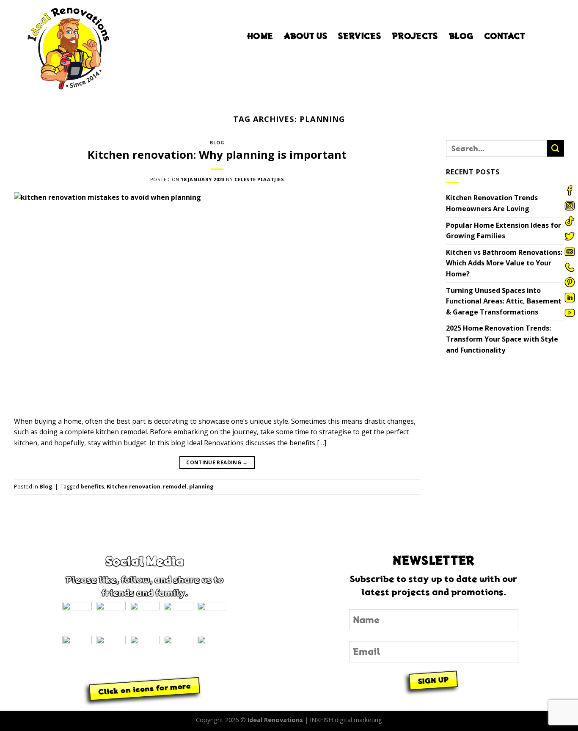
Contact (504, 35)
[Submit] (555, 148)
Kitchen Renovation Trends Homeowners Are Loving (492, 203)
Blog (461, 35)
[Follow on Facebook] (569, 190)
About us (305, 35)
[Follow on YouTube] (569, 312)
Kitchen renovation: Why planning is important (217, 154)
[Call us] (569, 267)
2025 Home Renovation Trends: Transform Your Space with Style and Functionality (502, 339)
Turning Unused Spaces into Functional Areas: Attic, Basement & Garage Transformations (503, 301)
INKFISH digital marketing (346, 720)
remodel (175, 486)
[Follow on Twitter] (569, 236)
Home (260, 35)
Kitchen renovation (133, 486)
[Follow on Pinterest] (569, 282)
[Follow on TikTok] (569, 221)
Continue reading (217, 462)
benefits (92, 486)
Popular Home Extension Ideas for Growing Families (503, 231)
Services (359, 35)
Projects (415, 35)
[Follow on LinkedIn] (569, 297)
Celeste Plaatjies (259, 179)
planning (201, 486)
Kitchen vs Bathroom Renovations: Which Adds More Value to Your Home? (504, 263)
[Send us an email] (569, 251)
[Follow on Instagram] (569, 205)
